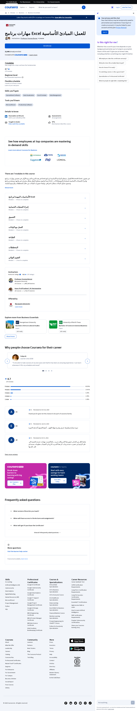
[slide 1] (43, 370)
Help (50, 654)
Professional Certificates (12, 660)
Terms (51, 648)
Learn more (33, 55)
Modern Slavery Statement (54, 674)
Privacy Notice (121, 28)
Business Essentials (34, 13)
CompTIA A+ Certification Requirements (79, 591)
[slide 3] (48, 370)
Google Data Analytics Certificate (34, 594)
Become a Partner (10, 679)
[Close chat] (133, 13)
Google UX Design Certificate (32, 609)
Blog (28, 651)
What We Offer (9, 645)
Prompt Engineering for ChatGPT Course (56, 622)
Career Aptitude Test (77, 582)
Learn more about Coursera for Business (22, 150)
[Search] (83, 7)
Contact (51, 660)
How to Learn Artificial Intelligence (78, 611)
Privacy (51, 651)
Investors (52, 645)
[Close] (86, 17)
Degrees (8, 667)
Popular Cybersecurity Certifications (78, 621)
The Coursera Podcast (34, 654)
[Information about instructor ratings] (20, 274)
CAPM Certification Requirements (77, 586)
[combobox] (57, 7)
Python (7, 606)
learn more (24, 559)
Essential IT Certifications (79, 602)
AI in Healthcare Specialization (54, 599)
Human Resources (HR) (12, 597)
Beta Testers (31, 648)
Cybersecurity (9, 588)
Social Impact (9, 682)
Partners (30, 645)
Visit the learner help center (18, 551)
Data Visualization (28, 95)
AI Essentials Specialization (53, 586)
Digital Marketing (10, 594)
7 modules (9, 63)
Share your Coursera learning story (77, 626)
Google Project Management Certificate (34, 604)
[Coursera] (11, 7)
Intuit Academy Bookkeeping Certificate (34, 629)
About (7, 642)
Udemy (7, 688)
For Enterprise (9, 670)
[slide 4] (51, 370)
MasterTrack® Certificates (13, 664)
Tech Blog (30, 657)
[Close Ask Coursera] (112, 7)
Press (51, 642)
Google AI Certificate (33, 585)
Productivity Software (25, 105)
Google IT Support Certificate (33, 599)
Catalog (7, 654)
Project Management (11, 603)
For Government (10, 673)
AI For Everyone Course (56, 595)
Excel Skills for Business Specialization (56, 609)
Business (21, 13)
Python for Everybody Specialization (56, 627)
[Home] (6, 13)
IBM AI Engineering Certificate (32, 614)
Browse (13, 13)
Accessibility (53, 657)
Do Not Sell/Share (54, 678)
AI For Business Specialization (54, 591)
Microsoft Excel (10, 105)
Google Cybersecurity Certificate (34, 589)
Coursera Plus (9, 657)
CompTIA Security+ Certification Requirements (77, 597)
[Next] (87, 361)
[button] (31, 7)
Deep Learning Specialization (53, 604)
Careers (7, 651)
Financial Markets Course (57, 613)
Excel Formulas (41, 95)
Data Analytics (9, 591)
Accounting (8, 582)
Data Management (55, 95)
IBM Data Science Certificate (32, 624)
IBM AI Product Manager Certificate (34, 619)
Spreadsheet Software (13, 95)
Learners (30, 642)
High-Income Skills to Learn (77, 606)
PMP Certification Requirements (76, 616)
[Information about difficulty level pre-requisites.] (23, 77)
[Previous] (7, 361)
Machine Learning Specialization (54, 617)
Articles (51, 664)
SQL (6, 609)
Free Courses (9, 685)
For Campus (8, 676)
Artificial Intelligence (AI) (12, 585)
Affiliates (52, 670)
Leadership (8, 648)
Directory (52, 667)
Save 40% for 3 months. (63, 17)
